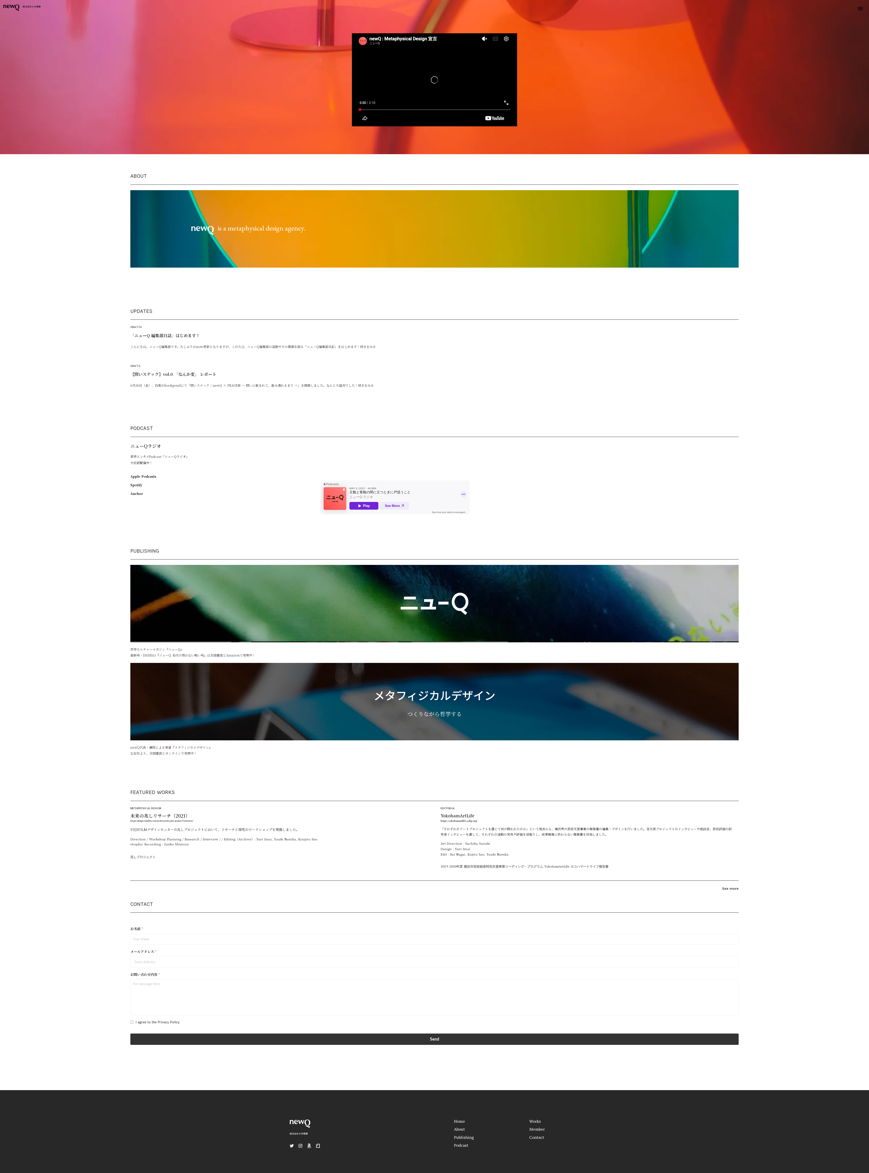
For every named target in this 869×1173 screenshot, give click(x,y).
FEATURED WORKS (152, 792)
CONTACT (141, 904)
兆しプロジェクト (143, 857)
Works (535, 1121)
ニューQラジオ (145, 446)
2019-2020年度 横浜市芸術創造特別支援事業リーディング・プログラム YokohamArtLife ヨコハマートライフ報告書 (525, 866)
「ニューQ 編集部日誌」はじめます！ (165, 335)
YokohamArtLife (457, 816)
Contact (536, 1137)
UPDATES (141, 311)
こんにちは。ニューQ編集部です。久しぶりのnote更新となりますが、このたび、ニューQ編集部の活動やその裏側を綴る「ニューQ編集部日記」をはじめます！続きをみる (253, 346)
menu (860, 8)
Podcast (461, 1145)
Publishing (464, 1137)
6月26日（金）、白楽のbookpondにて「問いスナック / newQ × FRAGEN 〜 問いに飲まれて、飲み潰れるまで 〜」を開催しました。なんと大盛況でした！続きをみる (252, 385)
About (459, 1129)
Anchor (136, 493)
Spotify (136, 485)
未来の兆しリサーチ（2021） (160, 815)
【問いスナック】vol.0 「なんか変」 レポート (173, 374)
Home (459, 1121)
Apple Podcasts (143, 476)
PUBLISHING (144, 551)
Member (537, 1129)
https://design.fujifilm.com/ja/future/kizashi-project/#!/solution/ (161, 820)
